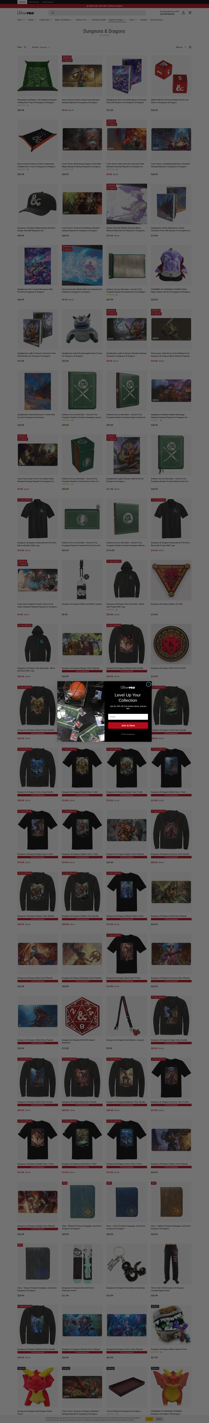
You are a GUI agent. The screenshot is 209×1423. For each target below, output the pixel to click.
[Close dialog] (148, 684)
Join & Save (128, 725)
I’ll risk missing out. (128, 734)
